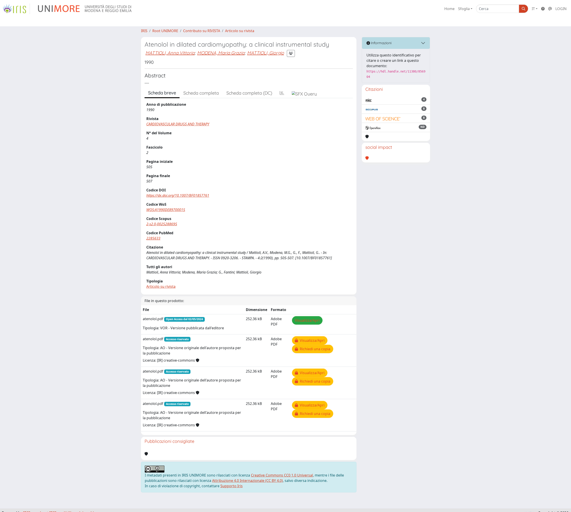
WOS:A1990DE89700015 (165, 209)
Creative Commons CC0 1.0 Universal (282, 475)
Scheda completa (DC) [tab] (249, 93)
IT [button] (533, 8)
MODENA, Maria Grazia (220, 53)
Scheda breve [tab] (162, 92)
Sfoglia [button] (464, 8)
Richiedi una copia (314, 348)
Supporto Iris (231, 485)
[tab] (282, 93)
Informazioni (380, 43)
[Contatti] (550, 8)
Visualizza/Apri (307, 320)
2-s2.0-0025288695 (161, 224)
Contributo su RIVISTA (201, 30)
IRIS (144, 30)
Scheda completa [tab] (201, 93)
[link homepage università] (85, 8)
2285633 (153, 238)
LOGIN (561, 8)
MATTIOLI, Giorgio (265, 53)
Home (449, 8)
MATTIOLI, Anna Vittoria (169, 53)
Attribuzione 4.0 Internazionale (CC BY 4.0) (247, 480)
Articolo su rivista (239, 30)
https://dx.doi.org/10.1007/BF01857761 (177, 195)
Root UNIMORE (165, 30)
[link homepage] (16, 8)
